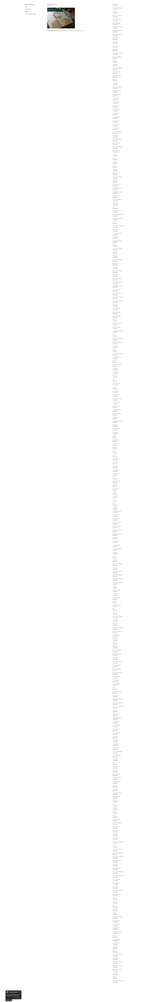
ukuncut (115, 642)
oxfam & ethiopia (117, 87)
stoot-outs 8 (116, 102)
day (114, 609)
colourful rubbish (117, 849)
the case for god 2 (117, 916)
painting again (116, 23)
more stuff (115, 462)
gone (114, 905)
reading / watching (118, 702)
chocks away (116, 721)
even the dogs (116, 894)
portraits (115, 425)
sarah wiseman (117, 755)
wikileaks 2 (116, 639)
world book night (117, 654)
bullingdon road (117, 75)
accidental (115, 759)
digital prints (116, 928)
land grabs (115, 391)
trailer (114, 244)
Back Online (116, 4)
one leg (115, 154)
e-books (115, 901)
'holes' (114, 977)
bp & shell (115, 736)
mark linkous (116, 781)
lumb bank (115, 740)
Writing (27, 9)
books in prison (117, 94)
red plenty (115, 537)
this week (115, 304)
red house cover (117, 364)
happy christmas (117, 631)
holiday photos (116, 939)
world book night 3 (118, 579)
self (114, 477)
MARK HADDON (30, 4)
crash (114, 319)
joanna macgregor (117, 563)
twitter (114, 349)
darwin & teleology (118, 841)
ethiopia (115, 64)
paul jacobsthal (117, 312)
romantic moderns (117, 582)
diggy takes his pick (118, 699)
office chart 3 (116, 714)
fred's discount (116, 72)
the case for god (117, 932)
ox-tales (115, 973)
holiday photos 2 (117, 793)
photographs (116, 838)
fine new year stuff (118, 627)
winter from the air (117, 853)
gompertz (115, 180)
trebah (114, 913)
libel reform (116, 800)
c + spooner (116, 695)
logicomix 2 (116, 830)
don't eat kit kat (117, 868)
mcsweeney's (116, 635)
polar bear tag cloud (118, 875)
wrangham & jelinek (118, 856)
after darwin (116, 958)
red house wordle (117, 548)
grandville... (116, 229)
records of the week (118, 338)
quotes (114, 898)
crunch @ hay (116, 402)
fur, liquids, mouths (118, 297)
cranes (114, 586)
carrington (115, 466)
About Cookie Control (7, 992)
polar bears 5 (116, 184)
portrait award (116, 308)
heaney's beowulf (117, 823)
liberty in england (117, 68)
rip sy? (114, 387)
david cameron (117, 819)
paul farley (115, 770)
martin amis (116, 594)
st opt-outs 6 (116, 109)
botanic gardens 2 (117, 30)
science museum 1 (118, 533)
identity (115, 785)
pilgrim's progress (117, 15)
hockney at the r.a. (118, 293)
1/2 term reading (117, 233)
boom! (114, 935)
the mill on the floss (118, 706)
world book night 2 (118, 616)
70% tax (115, 45)
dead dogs (115, 541)
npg (114, 379)
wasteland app (116, 481)
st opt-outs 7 (116, 105)
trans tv (115, 361)
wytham (115, 49)
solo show (115, 789)
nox (114, 503)
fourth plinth (116, 943)
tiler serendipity (117, 199)
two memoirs (116, 883)
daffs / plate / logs (117, 53)
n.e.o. (114, 500)
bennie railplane (117, 650)
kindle (114, 436)
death (114, 492)
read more (9, 1000)
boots (114, 556)
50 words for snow (117, 353)
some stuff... (116, 488)
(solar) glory (116, 372)
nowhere (115, 162)
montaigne (115, 620)
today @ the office (117, 286)
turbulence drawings (118, 214)
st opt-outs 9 (116, 98)
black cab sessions (118, 962)
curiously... (115, 267)
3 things (115, 443)
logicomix (115, 834)
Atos (114, 451)
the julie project (117, 605)
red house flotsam (117, 661)
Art (26, 7)
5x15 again (116, 470)
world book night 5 (118, 571)
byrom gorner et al (118, 301)
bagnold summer (117, 240)
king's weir (115, 38)
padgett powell (116, 590)
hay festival (116, 237)
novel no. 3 (116, 864)
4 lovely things (116, 879)
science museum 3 (118, 526)
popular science (117, 778)
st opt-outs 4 (116, 117)
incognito (115, 256)
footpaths (115, 909)
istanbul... (115, 252)
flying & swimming (117, 218)
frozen (114, 845)
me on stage (116, 428)
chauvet (115, 376)
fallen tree (115, 41)
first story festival (117, 421)
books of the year (117, 26)
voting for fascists (117, 890)
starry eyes (116, 440)
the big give (116, 357)
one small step (116, 725)
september (115, 417)
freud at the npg (117, 271)
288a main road (117, 19)
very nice (115, 567)
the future (115, 507)
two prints (115, 552)
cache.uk (27, 1000)
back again (116, 432)
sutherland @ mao (118, 342)
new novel (115, 83)
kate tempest (116, 383)
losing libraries (116, 597)
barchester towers (117, 177)
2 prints (115, 710)
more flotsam (116, 545)
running (115, 808)
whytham (115, 560)
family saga (116, 210)
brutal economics (117, 672)
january (115, 601)
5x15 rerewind (116, 676)
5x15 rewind (116, 680)
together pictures (117, 717)
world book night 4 (118, 575)
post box (115, 79)
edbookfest (116, 203)
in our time (115, 826)
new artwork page (117, 751)
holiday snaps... (117, 195)
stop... (114, 334)
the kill (114, 11)
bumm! (114, 612)
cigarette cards (117, 413)
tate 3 (114, 804)
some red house (117, 691)
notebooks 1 (116, 135)
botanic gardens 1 (117, 34)
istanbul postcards (117, 259)
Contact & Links (30, 14)
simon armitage (117, 56)
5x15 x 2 (115, 515)
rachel (114, 165)
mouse (114, 158)
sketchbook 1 (116, 744)
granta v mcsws (117, 409)
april (114, 763)
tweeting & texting (117, 192)
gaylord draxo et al (118, 323)
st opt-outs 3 (116, 120)
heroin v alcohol (117, 669)
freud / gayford (117, 665)
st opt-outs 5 (116, 113)
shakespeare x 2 (117, 188)
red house (115, 346)
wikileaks (115, 646)
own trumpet (116, 458)
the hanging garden (118, 282)
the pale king (116, 522)
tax (113, 207)
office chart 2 (116, 729)
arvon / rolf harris (117, 248)
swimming (115, 496)
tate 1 (114, 815)
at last (114, 455)
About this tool (18, 998)
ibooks (114, 222)
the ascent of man (117, 954)
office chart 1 (116, 748)
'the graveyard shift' (118, 980)
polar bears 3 (116, 774)
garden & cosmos (117, 969)
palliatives (115, 485)
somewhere (116, 473)
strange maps (116, 920)
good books (116, 518)
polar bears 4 (116, 766)
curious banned (117, 90)
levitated (115, 624)
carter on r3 (116, 406)
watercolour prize (117, 278)
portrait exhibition (117, 8)
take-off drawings (117, 139)
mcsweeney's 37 (117, 511)
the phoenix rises (117, 398)
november (115, 657)
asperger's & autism (118, 965)
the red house (116, 732)
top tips (115, 947)
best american (116, 327)
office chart (116, 394)
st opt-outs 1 (116, 128)
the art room (116, 924)
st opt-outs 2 (116, 124)
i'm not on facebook (118, 871)
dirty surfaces (116, 150)
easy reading (116, 289)
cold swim (115, 368)
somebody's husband (118, 225)
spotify (114, 950)
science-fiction (116, 143)
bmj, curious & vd (117, 132)
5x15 (114, 687)
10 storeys (115, 274)
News (27, 11)
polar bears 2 (116, 796)
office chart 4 (116, 684)
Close (19, 991)
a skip (114, 60)
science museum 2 (118, 530)
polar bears (116, 887)
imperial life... (116, 263)
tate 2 (114, 811)
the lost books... (117, 316)
